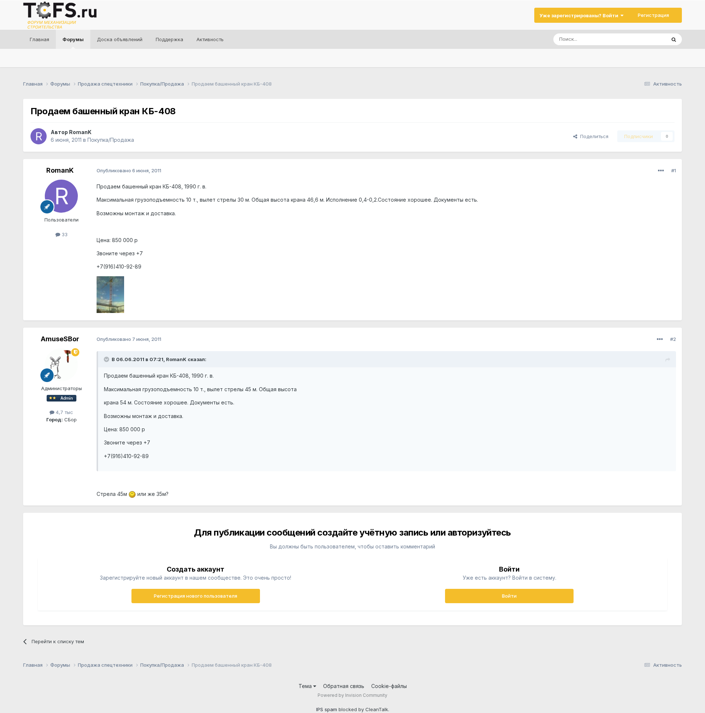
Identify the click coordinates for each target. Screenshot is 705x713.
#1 (673, 170)
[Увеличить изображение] (132, 494)
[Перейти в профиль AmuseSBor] (61, 364)
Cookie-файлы (389, 686)
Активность (210, 39)
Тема (306, 686)
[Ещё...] (661, 170)
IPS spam (326, 709)
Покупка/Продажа (110, 140)
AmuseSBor (60, 339)
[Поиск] (674, 39)
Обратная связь (343, 686)
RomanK (80, 132)
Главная (39, 39)
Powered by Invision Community (352, 695)
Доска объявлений (119, 39)
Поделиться (592, 136)
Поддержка (169, 39)
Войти (509, 596)
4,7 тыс (63, 412)
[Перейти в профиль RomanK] (38, 136)
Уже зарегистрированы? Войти (580, 15)
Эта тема (646, 39)
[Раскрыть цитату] (107, 359)
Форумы (73, 39)
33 (64, 234)
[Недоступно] (110, 294)
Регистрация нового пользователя (195, 596)
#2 (673, 339)
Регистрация (653, 15)
